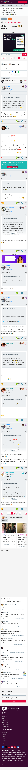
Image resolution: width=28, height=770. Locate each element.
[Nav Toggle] (1, 2)
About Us (4, 716)
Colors (4, 737)
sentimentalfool (20, 652)
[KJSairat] (10, 64)
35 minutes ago (13, 626)
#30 (26, 479)
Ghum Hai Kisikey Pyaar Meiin (12, 22)
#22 (26, 133)
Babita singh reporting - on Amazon (10, 683)
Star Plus (4, 733)
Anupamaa (5, 629)
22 (19, 513)
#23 (26, 178)
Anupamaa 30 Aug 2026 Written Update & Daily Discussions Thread (12, 632)
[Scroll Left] (2, 81)
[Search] (15, 2)
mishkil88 (22, 686)
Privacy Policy (5, 726)
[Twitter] (6, 747)
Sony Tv (4, 739)
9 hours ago (16, 644)
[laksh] (2, 64)
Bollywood (5, 612)
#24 (26, 214)
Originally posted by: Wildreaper (11, 183)
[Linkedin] (18, 747)
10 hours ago (16, 618)
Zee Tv (4, 735)
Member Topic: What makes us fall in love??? (13, 650)
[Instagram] (12, 747)
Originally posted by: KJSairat (10, 354)
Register (25, 2)
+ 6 (25, 126)
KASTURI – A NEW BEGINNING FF (9, 624)
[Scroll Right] (26, 81)
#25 (26, 272)
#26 (26, 304)
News (3, 5)
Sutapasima (21, 635)
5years (5, 64)
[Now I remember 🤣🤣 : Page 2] (4, 58)
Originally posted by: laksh (10, 218)
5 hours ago (13, 652)
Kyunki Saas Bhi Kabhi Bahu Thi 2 (10, 604)
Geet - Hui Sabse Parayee (8, 664)
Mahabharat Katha (7, 672)
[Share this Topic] (10, 72)
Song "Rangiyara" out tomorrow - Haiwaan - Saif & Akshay (13, 615)
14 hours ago (14, 635)
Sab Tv (4, 741)
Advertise (4, 718)
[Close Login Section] (25, 165)
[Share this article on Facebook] (12, 72)
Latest (3, 601)
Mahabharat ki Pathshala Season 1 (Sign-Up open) (10, 675)
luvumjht (22, 609)
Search (25, 54)
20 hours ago (16, 661)
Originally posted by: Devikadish (11, 97)
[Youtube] (9, 747)
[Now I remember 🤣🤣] (2, 58)
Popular (9, 601)
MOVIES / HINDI (21, 534)
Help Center (5, 722)
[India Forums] (8, 2)
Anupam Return (5, 607)
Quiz (21, 5)
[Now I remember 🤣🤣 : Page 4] (23, 58)
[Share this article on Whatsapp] (18, 72)
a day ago (16, 686)
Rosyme (22, 618)
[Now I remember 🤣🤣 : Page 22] (26, 58)
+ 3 (25, 207)
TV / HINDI (5, 534)
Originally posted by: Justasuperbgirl (12, 309)
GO (19, 58)
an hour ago (14, 678)
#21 (26, 93)
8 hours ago (16, 609)
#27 (26, 350)
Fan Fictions (5, 621)
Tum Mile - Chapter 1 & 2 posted (10, 667)
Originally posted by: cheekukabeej (12, 435)
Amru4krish (21, 678)
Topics (16, 5)
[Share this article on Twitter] (15, 72)
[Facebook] (3, 747)
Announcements (17, 601)
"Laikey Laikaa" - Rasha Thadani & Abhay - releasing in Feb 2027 (12, 658)
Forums (9, 5)
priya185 (22, 644)
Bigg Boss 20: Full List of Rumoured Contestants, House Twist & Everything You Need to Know (9, 539)
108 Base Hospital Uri (8, 638)
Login (19, 2)
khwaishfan (21, 669)
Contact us (5, 720)
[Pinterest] (15, 747)
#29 (26, 431)
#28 (26, 395)
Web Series (5, 681)
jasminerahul (21, 626)
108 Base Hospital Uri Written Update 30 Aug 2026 (13, 641)
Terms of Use (5, 724)
